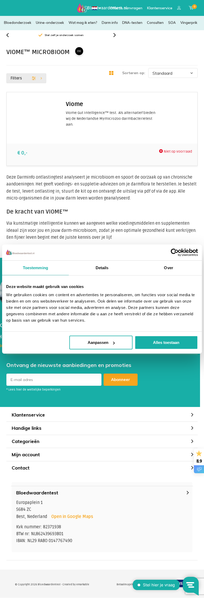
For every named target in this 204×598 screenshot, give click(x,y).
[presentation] (10, 35)
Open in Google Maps (72, 516)
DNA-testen (132, 22)
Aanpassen (98, 342)
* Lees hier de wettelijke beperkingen (33, 390)
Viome (74, 104)
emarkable (82, 584)
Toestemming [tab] (35, 267)
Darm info (110, 22)
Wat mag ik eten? (83, 22)
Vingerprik (188, 22)
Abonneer (120, 379)
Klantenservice (159, 8)
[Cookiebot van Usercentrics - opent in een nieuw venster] (174, 252)
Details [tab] (102, 267)
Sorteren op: (133, 72)
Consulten (155, 22)
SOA (172, 22)
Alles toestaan (166, 342)
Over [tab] (168, 267)
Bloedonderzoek (17, 22)
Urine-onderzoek (50, 22)
